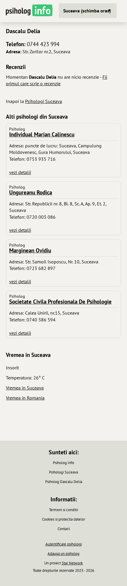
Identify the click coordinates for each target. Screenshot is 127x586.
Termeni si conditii (63, 509)
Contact (64, 528)
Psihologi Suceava (43, 101)
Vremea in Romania (25, 398)
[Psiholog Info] (28, 11)
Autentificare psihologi (63, 544)
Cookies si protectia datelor (63, 519)
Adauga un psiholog (63, 553)
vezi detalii (20, 172)
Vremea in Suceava (25, 388)
